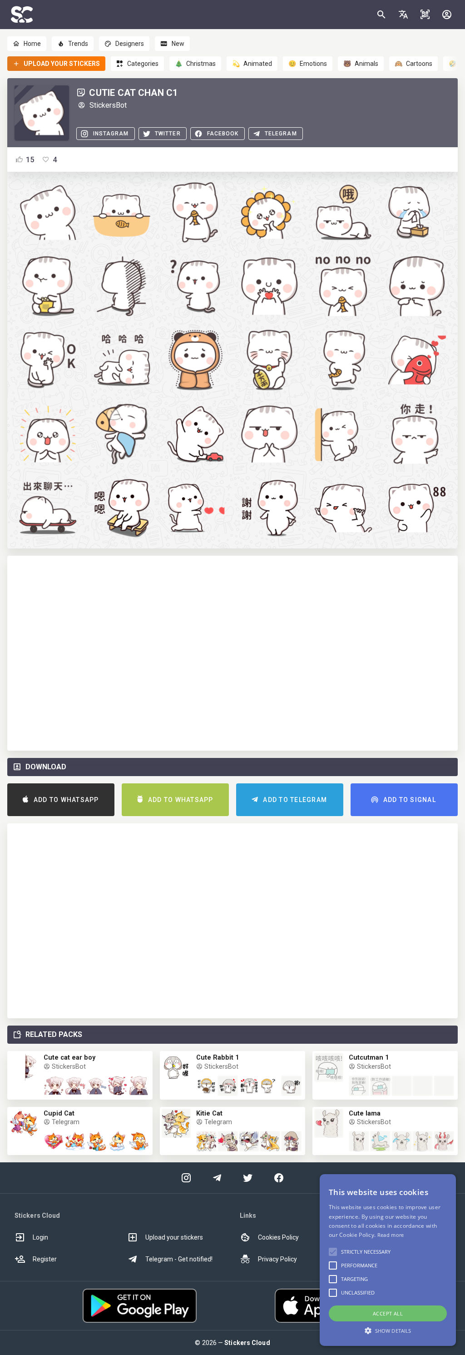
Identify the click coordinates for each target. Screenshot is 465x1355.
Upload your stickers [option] (174, 1237)
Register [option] (45, 1259)
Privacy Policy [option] (277, 1259)
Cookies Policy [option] (278, 1237)
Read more (390, 1234)
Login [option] (40, 1237)
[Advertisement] (232, 653)
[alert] (388, 1260)
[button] (403, 14)
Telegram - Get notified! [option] (179, 1259)
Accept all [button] (388, 1313)
